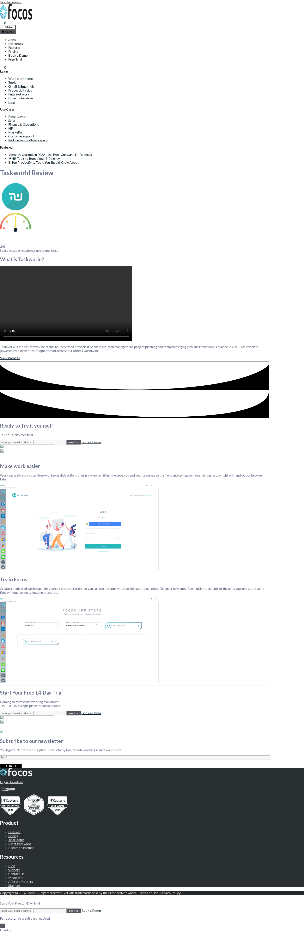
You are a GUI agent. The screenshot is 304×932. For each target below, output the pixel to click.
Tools (12, 82)
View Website (10, 358)
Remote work (18, 116)
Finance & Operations (23, 124)
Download (15, 782)
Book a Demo (18, 55)
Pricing (13, 51)
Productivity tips (20, 90)
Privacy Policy (170, 893)
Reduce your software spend (28, 140)
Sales (12, 120)
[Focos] (16, 18)
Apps (12, 40)
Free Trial (15, 59)
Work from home (20, 78)
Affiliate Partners (20, 881)
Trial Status (16, 840)
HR (10, 128)
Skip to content (11, 2)
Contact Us (16, 874)
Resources (15, 43)
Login (4, 782)
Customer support (21, 136)
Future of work (18, 94)
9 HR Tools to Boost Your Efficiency (34, 158)
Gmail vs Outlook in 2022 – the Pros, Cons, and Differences (50, 154)
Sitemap (14, 885)
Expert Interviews (20, 98)
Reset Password (19, 844)
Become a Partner (21, 848)
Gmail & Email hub (21, 86)
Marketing (16, 132)
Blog (11, 102)
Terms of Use (148, 893)
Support (14, 870)
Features (14, 47)
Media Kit (15, 878)
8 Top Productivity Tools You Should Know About (44, 162)
